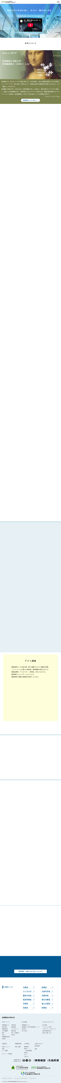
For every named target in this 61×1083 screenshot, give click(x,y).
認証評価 (13, 1027)
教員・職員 (18, 1046)
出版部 (3, 1038)
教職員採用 (18, 1044)
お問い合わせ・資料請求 (39, 1045)
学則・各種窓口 (15, 1033)
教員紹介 (4, 1044)
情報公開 (13, 1031)
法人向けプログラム (48, 1022)
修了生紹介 (24, 1031)
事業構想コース (26, 1025)
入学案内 (26, 1044)
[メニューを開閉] (58, 2)
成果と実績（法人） (47, 1033)
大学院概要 (5, 1031)
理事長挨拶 (5, 1029)
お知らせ (26, 1056)
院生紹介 (24, 1029)
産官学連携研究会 (46, 1031)
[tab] (5, 791)
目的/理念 (4, 1027)
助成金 (25, 1052)
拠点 (3, 1033)
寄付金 (13, 1035)
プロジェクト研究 (46, 1027)
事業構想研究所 (6, 1036)
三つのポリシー (15, 1029)
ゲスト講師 (5, 1050)
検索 (36, 1049)
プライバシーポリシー (7, 1078)
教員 (3, 1048)
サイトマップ (32, 1078)
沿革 (3, 1035)
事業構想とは (5, 1025)
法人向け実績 (40, 343)
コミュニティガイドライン (21, 1078)
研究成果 (13, 1025)
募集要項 (26, 1046)
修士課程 (24, 1022)
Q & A (25, 1054)
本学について (6, 1022)
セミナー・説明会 (7, 1054)
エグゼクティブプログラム (49, 1029)
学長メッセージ (6, 1046)
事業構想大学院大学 (8, 1017)
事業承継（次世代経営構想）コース (31, 1027)
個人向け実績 (20, 343)
